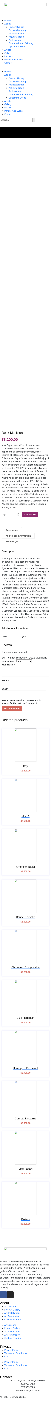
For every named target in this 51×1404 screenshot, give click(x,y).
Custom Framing (17, 30)
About (7, 23)
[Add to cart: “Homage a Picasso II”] (40, 1061)
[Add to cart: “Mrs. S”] (40, 809)
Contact (8, 62)
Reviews (8, 56)
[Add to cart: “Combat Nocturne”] (40, 1111)
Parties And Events (14, 59)
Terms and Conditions (15, 1353)
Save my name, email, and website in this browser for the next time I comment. (21, 701)
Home (7, 20)
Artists (7, 49)
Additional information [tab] (18, 535)
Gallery (8, 53)
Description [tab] (12, 530)
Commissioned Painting (21, 43)
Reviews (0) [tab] (12, 541)
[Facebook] (3, 1294)
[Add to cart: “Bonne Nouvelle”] (40, 910)
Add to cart (30, 514)
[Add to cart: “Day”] (40, 759)
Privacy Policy (11, 1349)
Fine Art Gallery (16, 26)
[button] (25, 68)
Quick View (46, 759)
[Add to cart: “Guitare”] (40, 1212)
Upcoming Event (17, 46)
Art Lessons (15, 40)
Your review (8, 664)
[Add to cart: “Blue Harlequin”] (40, 1010)
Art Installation (16, 36)
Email (5, 689)
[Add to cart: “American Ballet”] (40, 859)
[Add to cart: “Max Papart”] (40, 1161)
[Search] (34, 120)
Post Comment (12, 708)
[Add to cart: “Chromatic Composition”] (40, 960)
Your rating (8, 661)
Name (5, 680)
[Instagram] (10, 1294)
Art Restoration (16, 33)
